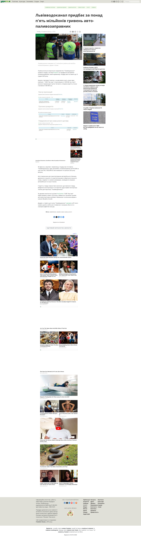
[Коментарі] (80, 32)
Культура (22, 1)
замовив (68, 203)
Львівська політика (50, 7)
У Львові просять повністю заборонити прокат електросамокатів (91, 49)
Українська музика (61, 7)
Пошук (85, 512)
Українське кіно (72, 7)
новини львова (64, 212)
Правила (93, 510)
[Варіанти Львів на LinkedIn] (116, 1)
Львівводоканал (52, 212)
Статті (88, 7)
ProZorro (55, 72)
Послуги (93, 500)
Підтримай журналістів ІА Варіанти (59, 228)
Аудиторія (86, 514)
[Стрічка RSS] (122, 1)
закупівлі (59, 212)
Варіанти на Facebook (59, 222)
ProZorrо (70, 212)
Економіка (29, 1)
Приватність (94, 512)
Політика (15, 1)
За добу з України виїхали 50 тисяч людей (92, 108)
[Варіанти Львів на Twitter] (114, 1)
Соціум (36, 1)
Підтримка (94, 505)
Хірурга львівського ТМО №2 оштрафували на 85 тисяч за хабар (93, 127)
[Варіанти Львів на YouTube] (118, 1)
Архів (85, 510)
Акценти (86, 501)
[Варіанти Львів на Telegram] (120, 1)
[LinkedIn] (75, 32)
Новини (94, 7)
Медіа (85, 507)
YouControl (60, 193)
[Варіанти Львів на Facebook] (112, 1)
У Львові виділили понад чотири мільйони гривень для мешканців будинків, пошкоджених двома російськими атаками (94, 88)
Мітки (85, 508)
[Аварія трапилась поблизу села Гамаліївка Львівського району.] (94, 59)
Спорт (42, 1)
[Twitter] (73, 32)
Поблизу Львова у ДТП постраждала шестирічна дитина (94, 68)
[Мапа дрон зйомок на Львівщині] (70, 513)
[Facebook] (70, 32)
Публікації (86, 500)
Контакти (93, 507)
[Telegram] (77, 32)
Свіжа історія (81, 7)
